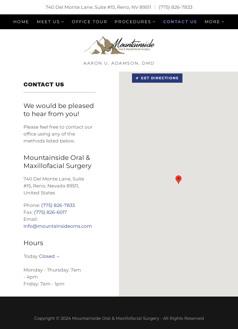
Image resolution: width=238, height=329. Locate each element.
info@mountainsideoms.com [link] (57, 226)
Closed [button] (47, 256)
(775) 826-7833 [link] (175, 7)
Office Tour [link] (89, 21)
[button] (50, 22)
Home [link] (21, 21)
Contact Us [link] (180, 21)
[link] (118, 46)
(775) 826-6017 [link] (50, 212)
